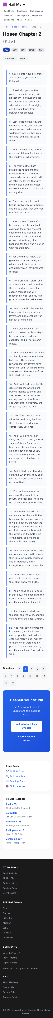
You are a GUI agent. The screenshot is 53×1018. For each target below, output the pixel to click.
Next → (23, 58)
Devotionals (22, 11)
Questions (9, 15)
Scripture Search (11, 883)
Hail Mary (14, 4)
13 (6, 682)
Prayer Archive (10, 957)
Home (6, 26)
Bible (14, 26)
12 (44, 676)
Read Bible (9, 11)
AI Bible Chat (9, 878)
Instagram (20, 968)
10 (30, 676)
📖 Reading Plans (15, 781)
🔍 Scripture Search (17, 776)
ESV (15, 50)
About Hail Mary (10, 982)
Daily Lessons (36, 11)
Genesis (6, 908)
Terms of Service (11, 997)
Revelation (8, 937)
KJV (6, 50)
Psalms (6, 913)
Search (28, 20)
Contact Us (8, 987)
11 (37, 676)
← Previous (10, 58)
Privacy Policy (9, 992)
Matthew (7, 923)
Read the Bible (10, 873)
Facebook (8, 968)
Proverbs (7, 918)
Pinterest (35, 968)
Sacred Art (9, 20)
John (5, 928)
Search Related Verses (26, 738)
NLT (41, 50)
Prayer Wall (37, 15)
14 (13, 682)
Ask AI (19, 20)
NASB (31, 50)
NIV (23, 50)
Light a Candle (10, 962)
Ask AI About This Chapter (26, 726)
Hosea (24, 26)
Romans (7, 932)
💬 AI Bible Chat (15, 771)
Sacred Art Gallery (11, 953)
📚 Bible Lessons (15, 786)
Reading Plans (22, 15)
